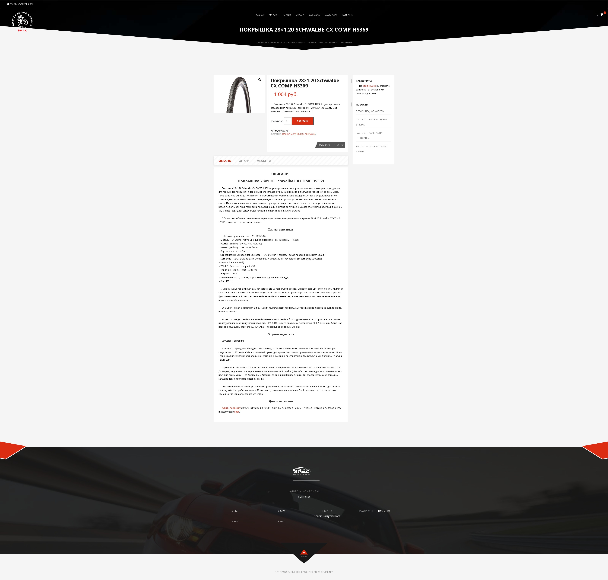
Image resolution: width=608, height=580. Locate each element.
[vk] (342, 145)
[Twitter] (338, 145)
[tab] (224, 160)
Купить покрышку (231, 407)
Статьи (287, 14)
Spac (236, 411)
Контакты (347, 14)
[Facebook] (334, 145)
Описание (224, 160)
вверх (304, 556)
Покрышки (299, 42)
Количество (277, 121)
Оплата (300, 14)
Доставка (314, 14)
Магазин (273, 14)
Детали (244, 160)
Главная (259, 14)
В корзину (302, 121)
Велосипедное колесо (370, 111)
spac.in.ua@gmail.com (21, 4)
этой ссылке (369, 85)
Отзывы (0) (264, 160)
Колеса (288, 42)
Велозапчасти (274, 42)
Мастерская (331, 14)
